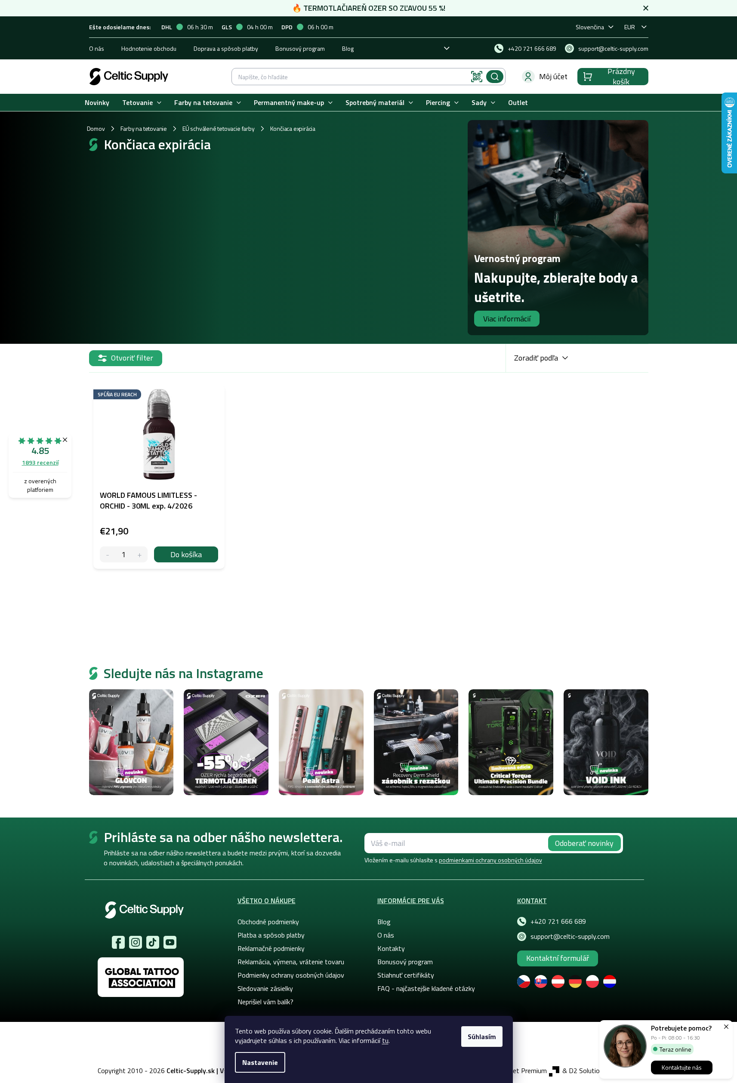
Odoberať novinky (584, 843)
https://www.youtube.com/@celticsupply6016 (169, 942)
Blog (348, 48)
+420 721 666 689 (558, 921)
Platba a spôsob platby (271, 935)
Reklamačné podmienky (271, 948)
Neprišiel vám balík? (265, 1001)
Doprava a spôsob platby (226, 48)
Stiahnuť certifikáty (405, 975)
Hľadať (494, 76)
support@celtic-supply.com (570, 936)
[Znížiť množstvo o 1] (108, 554)
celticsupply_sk (135, 942)
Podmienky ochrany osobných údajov (290, 975)
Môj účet (553, 76)
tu (385, 1040)
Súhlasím (482, 1036)
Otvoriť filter (132, 358)
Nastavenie (260, 1062)
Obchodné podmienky (268, 921)
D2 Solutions (588, 1070)
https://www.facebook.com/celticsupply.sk (118, 942)
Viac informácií (506, 318)
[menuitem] (97, 102)
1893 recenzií (40, 462)
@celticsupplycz (152, 942)
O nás (96, 48)
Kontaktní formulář (557, 958)
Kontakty (391, 948)
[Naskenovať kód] (476, 76)
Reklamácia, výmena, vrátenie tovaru (290, 961)
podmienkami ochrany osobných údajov (490, 859)
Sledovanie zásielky (265, 988)
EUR (629, 26)
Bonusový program (300, 48)
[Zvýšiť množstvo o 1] (140, 554)
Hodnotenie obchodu (148, 48)
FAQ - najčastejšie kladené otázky (426, 988)
